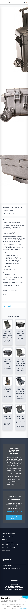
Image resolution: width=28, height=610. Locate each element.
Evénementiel (6, 550)
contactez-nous (7, 306)
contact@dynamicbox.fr (13, 484)
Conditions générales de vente (11, 568)
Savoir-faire (5, 563)
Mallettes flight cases (8, 536)
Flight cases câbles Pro (8, 547)
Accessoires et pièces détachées (11, 544)
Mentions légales (7, 565)
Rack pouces (5, 539)
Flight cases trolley (7, 542)
